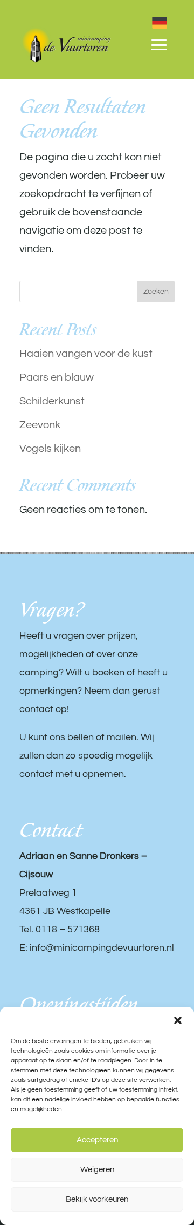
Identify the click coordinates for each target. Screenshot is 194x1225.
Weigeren (97, 1170)
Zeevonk (39, 424)
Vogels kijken (50, 448)
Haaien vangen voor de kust (86, 353)
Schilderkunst (52, 401)
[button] (177, 1020)
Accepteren (97, 1140)
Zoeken (156, 291)
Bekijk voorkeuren (97, 1199)
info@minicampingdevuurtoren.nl (102, 948)
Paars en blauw (56, 377)
